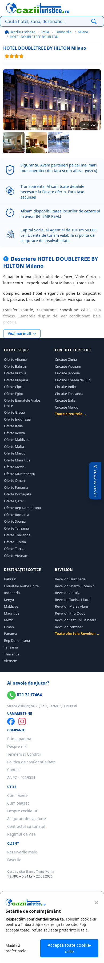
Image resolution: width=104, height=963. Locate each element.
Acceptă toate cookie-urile (69, 948)
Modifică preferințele (16, 948)
